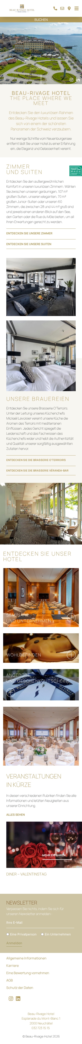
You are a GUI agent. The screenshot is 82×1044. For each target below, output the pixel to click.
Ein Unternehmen (58, 934)
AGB (9, 980)
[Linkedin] (18, 998)
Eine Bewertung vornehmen (27, 973)
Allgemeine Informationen (26, 958)
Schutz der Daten (19, 988)
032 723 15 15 (41, 1028)
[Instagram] (10, 998)
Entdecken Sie (41, 68)
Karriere (12, 965)
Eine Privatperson (23, 934)
